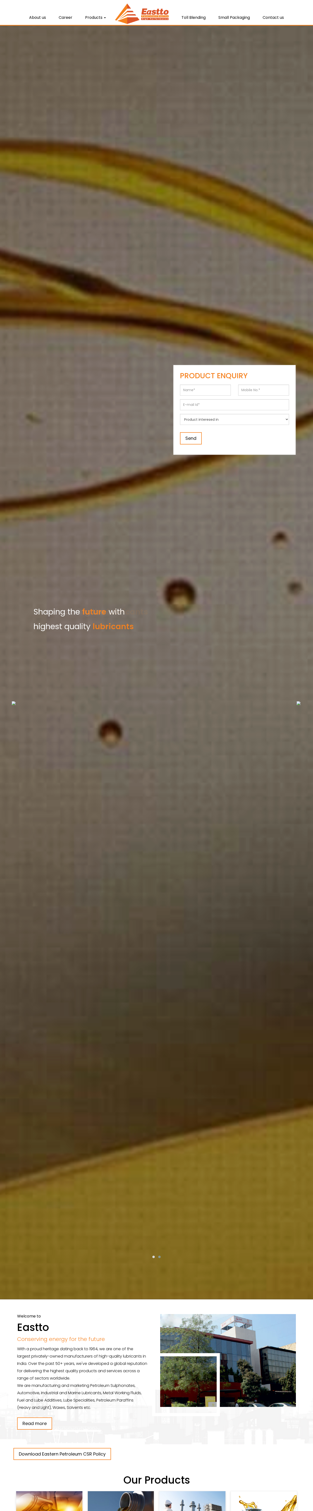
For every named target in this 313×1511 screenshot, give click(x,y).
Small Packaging (234, 17)
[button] (153, 1256)
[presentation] (14, 703)
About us (37, 17)
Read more (34, 1423)
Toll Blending (193, 17)
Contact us (273, 17)
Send (190, 438)
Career (65, 17)
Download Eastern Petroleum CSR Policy (62, 1454)
